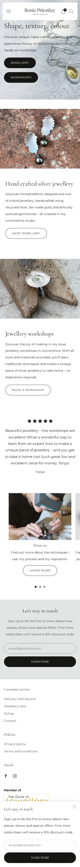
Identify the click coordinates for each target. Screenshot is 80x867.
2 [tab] (40, 587)
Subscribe (40, 857)
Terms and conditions (21, 751)
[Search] (71, 11)
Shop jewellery (26, 233)
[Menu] (8, 11)
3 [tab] (44, 587)
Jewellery (20, 62)
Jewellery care (15, 706)
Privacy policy (15, 744)
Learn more (40, 570)
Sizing (9, 713)
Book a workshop (28, 390)
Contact (10, 721)
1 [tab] (36, 587)
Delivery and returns (20, 699)
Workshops (21, 77)
